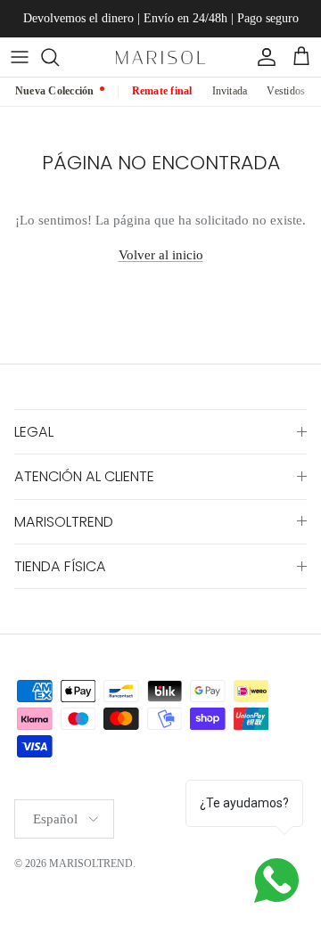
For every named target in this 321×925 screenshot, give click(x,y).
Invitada (230, 91)
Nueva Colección (55, 91)
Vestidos (286, 91)
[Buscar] (58, 57)
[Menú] (19, 57)
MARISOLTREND (91, 863)
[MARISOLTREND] (160, 56)
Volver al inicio (161, 255)
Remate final (162, 91)
